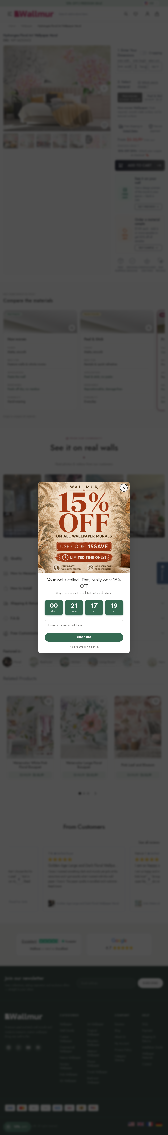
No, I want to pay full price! (84, 646)
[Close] (123, 487)
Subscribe (84, 637)
